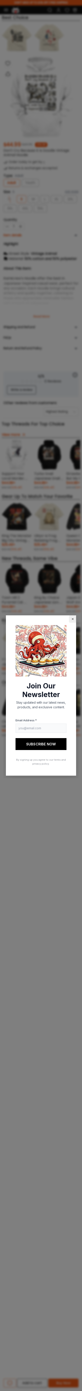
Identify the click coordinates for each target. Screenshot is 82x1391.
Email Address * (26, 720)
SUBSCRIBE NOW (41, 744)
